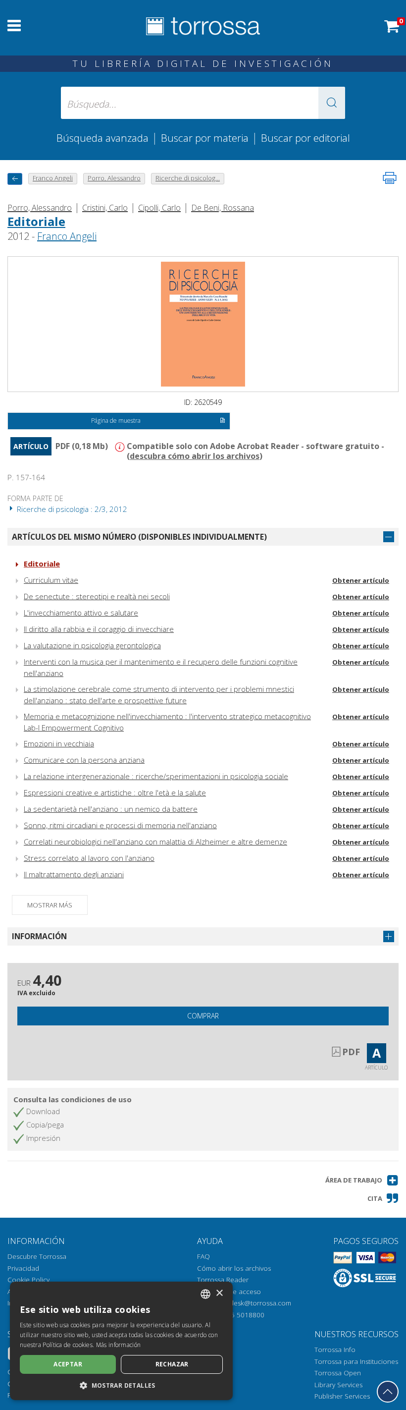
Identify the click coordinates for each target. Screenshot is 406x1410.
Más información (118, 1345)
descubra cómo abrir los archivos (194, 456)
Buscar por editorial (305, 138)
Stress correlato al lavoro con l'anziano (89, 858)
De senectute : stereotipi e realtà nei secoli (97, 596)
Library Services (338, 1384)
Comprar (203, 1015)
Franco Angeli (67, 236)
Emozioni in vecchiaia (59, 743)
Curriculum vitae (51, 580)
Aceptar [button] (67, 1364)
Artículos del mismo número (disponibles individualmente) (139, 536)
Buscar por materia (205, 138)
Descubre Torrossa (36, 1256)
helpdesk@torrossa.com (253, 1302)
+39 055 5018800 (236, 1314)
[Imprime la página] (390, 178)
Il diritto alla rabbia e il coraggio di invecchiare (99, 629)
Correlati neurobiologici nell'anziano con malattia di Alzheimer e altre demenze (155, 841)
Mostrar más (49, 905)
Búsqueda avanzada (102, 138)
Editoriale (36, 221)
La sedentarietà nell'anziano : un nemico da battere (111, 809)
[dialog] (121, 1341)
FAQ (203, 1256)
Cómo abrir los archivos (234, 1268)
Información (39, 936)
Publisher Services (342, 1396)
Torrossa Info (334, 1349)
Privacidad (23, 1268)
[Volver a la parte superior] (388, 1392)
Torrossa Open (337, 1372)
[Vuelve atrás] (14, 178)
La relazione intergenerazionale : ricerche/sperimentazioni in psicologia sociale (156, 776)
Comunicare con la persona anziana (84, 760)
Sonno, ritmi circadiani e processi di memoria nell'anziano (120, 825)
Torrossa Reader (223, 1279)
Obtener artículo (360, 580)
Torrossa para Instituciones (356, 1361)
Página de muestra (116, 420)
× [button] (219, 1293)
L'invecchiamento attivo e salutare (81, 613)
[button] (331, 103)
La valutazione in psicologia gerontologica (92, 645)
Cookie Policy (28, 1279)
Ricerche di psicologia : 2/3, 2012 (71, 509)
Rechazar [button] (172, 1364)
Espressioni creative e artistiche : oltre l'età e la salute (115, 792)
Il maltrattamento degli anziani (74, 874)
